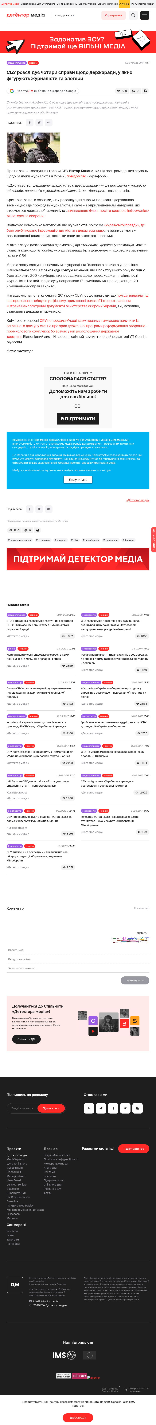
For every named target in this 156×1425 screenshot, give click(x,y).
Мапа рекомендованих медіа (25, 1209)
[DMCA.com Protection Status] (64, 1378)
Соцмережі (16, 1225)
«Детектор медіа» (138, 500)
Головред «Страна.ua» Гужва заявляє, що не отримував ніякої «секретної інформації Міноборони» (109, 821)
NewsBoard (14, 1180)
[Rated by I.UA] (93, 1378)
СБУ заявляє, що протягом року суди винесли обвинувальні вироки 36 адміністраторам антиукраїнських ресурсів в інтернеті (110, 625)
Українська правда (21, 540)
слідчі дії (62, 540)
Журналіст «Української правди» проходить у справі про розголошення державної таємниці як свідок (113, 693)
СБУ (76, 540)
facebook (12, 1231)
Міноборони (92, 540)
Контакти (50, 1176)
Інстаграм (13, 1243)
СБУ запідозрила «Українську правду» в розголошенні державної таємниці (107, 783)
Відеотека (13, 1188)
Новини (33, 62)
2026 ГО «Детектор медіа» (50, 1305)
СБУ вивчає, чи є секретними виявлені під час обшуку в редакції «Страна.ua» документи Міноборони (37, 856)
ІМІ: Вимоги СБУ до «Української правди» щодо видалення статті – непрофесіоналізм (38, 783)
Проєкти (14, 1149)
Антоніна (124, 3)
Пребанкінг (14, 1172)
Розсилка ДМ (52, 1188)
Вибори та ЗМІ (16, 1193)
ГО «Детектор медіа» (142, 3)
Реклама (49, 1172)
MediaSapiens (28, 3)
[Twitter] (39, 122)
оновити (142, 933)
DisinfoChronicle (87, 3)
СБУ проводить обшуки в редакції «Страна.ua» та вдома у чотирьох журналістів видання (39, 819)
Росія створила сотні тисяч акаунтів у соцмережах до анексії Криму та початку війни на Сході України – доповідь (115, 659)
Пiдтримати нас (133, 1148)
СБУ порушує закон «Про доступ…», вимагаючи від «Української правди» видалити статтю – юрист (40, 754)
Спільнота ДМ (26, 1039)
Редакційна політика (57, 1155)
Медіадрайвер (16, 1176)
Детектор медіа (10, 3)
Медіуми (12, 1218)
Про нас (50, 1149)
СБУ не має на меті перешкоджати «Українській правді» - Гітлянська (113, 754)
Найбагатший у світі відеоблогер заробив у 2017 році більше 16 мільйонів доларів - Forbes (38, 657)
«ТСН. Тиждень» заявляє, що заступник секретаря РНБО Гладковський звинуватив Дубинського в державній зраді (40, 625)
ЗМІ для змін (15, 1167)
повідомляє (76, 176)
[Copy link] (49, 122)
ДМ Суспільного (46, 3)
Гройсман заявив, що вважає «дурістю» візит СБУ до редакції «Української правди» (113, 724)
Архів (47, 1193)
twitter (10, 1235)
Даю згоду (78, 1417)
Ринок (11, 648)
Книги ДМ (50, 1167)
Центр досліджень (67, 3)
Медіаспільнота (16, 62)
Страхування (113, 15)
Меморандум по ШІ (56, 1163)
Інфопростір (89, 614)
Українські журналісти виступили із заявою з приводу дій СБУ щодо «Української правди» (36, 724)
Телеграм (13, 1239)
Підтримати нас (54, 1180)
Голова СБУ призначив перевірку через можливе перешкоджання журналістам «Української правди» (39, 693)
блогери (129, 540)
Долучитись (78, 480)
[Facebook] (29, 122)
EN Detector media (108, 3)
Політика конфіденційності (61, 1159)
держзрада (112, 540)
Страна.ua (44, 540)
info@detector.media (45, 1301)
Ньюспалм (13, 1214)
